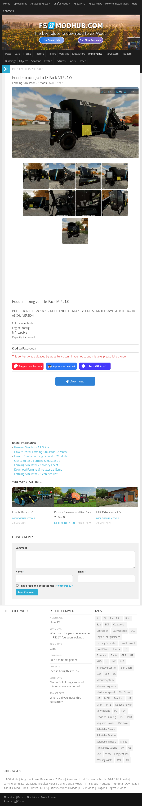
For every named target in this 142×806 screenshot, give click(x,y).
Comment (21, 547)
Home (6, 3)
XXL (128, 760)
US (129, 747)
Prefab (48, 61)
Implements (95, 53)
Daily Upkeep (120, 630)
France (116, 649)
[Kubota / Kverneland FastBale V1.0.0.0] (75, 497)
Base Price (115, 618)
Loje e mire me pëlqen (64, 660)
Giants (113, 655)
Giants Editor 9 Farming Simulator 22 (37, 460)
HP (131, 655)
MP (129, 698)
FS (126, 649)
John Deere (126, 667)
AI (105, 618)
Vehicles (64, 53)
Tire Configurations (106, 747)
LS (114, 673)
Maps (8, 53)
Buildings (10, 61)
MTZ (108, 704)
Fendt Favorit (128, 643)
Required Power (105, 723)
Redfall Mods (47, 783)
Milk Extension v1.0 (108, 512)
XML (119, 760)
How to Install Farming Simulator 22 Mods (40, 452)
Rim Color (123, 723)
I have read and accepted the (46, 585)
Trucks (27, 53)
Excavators (78, 53)
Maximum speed (105, 692)
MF (98, 698)
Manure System (105, 680)
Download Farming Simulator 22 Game (38, 469)
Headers (126, 53)
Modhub (118, 698)
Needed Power (123, 704)
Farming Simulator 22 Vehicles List (35, 474)
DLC (133, 630)
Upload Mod (20, 3)
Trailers (51, 53)
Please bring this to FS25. (66, 671)
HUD (99, 661)
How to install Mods (117, 3)
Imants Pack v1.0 (22, 512)
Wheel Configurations (116, 754)
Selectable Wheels (106, 741)
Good (53, 648)
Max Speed (125, 692)
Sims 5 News (30, 788)
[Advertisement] (75, 273)
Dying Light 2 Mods (70, 783)
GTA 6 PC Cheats (118, 779)
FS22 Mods (9, 797)
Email (82, 571)
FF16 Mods (91, 783)
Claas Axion (119, 624)
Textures (60, 61)
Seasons (36, 61)
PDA (123, 710)
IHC (114, 661)
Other (82, 61)
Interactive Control (106, 667)
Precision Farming (106, 717)
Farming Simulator (106, 643)
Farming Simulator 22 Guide (31, 447)
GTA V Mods (86, 788)
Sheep (123, 741)
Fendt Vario (102, 649)
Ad (97, 618)
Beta (127, 618)
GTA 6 (44, 788)
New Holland (103, 710)
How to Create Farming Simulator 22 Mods (40, 456)
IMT (122, 661)
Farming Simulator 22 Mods (20, 783)
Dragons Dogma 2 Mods (111, 788)
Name (20, 571)
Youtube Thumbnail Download (118, 783)
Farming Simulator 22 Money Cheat (36, 465)
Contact (21, 801)
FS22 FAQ (79, 3)
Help (134, 3)
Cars (17, 53)
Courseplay (102, 630)
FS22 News (95, 3)
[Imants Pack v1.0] (33, 497)
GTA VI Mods (10, 779)
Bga (98, 624)
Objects (23, 61)
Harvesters (111, 53)
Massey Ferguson (106, 686)
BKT (107, 624)
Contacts (8, 10)
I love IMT (56, 622)
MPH (99, 704)
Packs (72, 61)
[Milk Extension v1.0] (117, 497)
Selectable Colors (105, 729)
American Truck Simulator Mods (86, 779)
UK (122, 747)
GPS (123, 655)
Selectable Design (106, 735)
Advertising (9, 801)
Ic (107, 661)
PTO (129, 717)
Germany (101, 655)
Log (107, 673)
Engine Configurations (108, 636)
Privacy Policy (63, 585)
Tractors (39, 53)
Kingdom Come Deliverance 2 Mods (42, 779)
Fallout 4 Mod (11, 788)
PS (121, 717)
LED (98, 673)
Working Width (104, 760)
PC (115, 710)
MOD (107, 698)
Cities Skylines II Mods (63, 788)
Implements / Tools (27, 69)
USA (98, 754)
